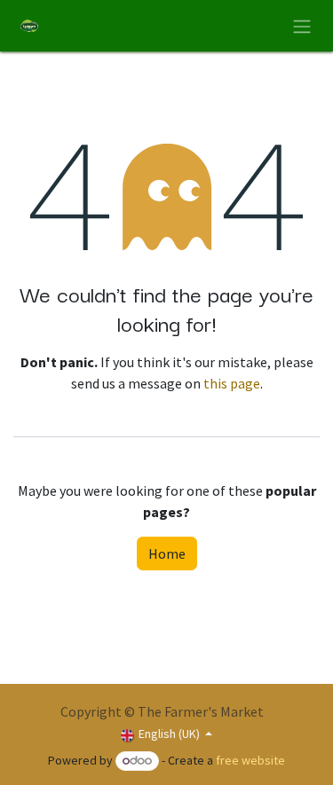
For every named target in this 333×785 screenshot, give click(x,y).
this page (231, 383)
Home (167, 553)
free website (250, 760)
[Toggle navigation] (302, 25)
